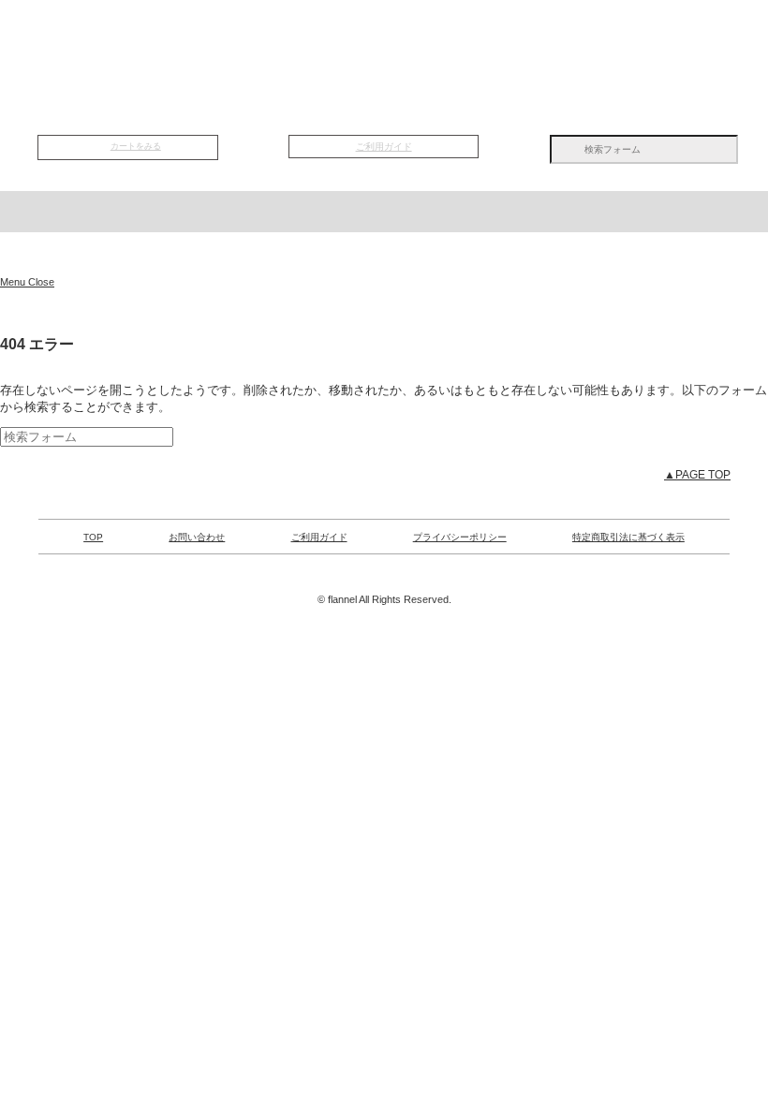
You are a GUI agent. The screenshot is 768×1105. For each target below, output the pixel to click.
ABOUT (384, 38)
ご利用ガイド (384, 146)
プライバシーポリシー (460, 537)
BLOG (507, 38)
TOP (138, 38)
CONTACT (630, 38)
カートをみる (136, 146)
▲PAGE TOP (697, 474)
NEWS (260, 38)
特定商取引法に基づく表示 (628, 537)
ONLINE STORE (384, 98)
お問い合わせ (197, 537)
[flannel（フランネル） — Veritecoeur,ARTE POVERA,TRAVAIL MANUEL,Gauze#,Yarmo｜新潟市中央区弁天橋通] (384, 253)
